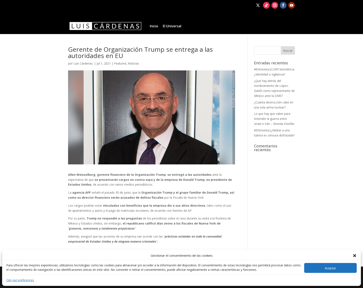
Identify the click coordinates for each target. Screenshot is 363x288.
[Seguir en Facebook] (283, 5)
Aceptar (330, 268)
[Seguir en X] (258, 5)
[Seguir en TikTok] (266, 5)
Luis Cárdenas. (83, 63)
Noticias (133, 63)
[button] (354, 256)
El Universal (172, 26)
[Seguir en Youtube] (291, 5)
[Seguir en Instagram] (274, 5)
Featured (120, 63)
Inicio (154, 26)
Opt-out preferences (20, 280)
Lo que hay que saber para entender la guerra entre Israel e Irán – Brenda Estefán (274, 119)
